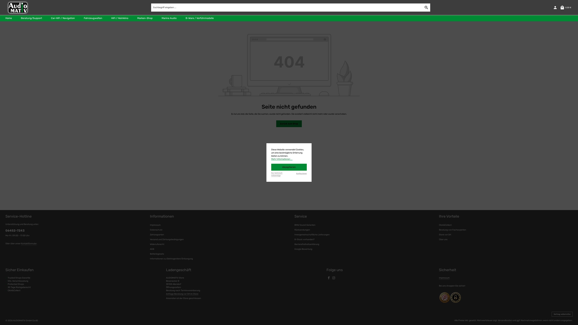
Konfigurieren (301, 174)
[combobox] (287, 7)
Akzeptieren (289, 167)
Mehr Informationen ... (281, 159)
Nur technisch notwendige (276, 174)
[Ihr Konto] (555, 7)
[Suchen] (426, 7)
